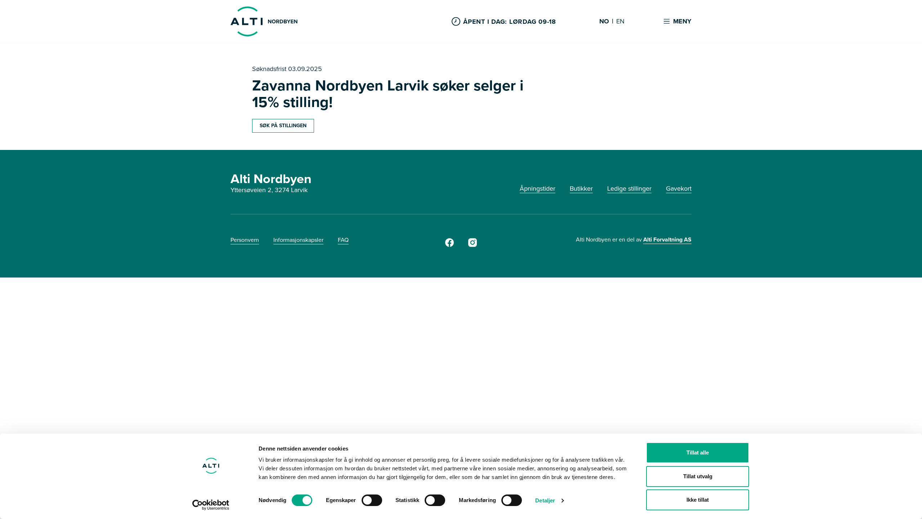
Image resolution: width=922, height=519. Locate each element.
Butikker (581, 188)
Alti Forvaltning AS (667, 239)
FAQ (343, 240)
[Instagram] (472, 244)
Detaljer (545, 500)
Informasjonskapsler (298, 240)
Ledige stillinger (629, 188)
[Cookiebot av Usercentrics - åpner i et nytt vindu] (210, 505)
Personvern (244, 240)
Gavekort (679, 188)
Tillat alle (697, 452)
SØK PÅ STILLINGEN (283, 125)
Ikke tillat (697, 500)
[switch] (372, 500)
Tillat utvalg (697, 476)
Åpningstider (537, 188)
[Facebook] (449, 244)
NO (604, 21)
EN (620, 21)
